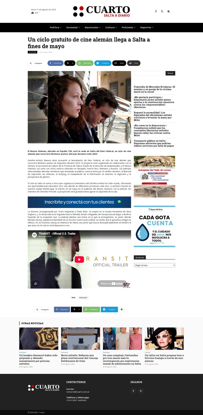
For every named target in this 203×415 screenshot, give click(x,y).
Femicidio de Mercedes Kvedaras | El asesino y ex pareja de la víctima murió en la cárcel (154, 89)
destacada (83, 298)
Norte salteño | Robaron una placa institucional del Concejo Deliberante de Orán (79, 358)
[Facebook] (156, 11)
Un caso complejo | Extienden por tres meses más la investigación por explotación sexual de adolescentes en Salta (122, 359)
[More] (122, 309)
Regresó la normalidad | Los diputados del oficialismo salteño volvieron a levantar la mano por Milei (153, 116)
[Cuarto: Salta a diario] (101, 11)
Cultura (32, 52)
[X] (162, 11)
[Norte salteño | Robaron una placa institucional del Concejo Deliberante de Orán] (80, 338)
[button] (168, 11)
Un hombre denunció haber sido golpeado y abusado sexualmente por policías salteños (38, 359)
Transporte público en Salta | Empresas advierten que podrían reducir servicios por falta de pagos (154, 143)
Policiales (22, 352)
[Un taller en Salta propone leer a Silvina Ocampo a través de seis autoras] (164, 338)
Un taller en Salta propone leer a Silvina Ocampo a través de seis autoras (164, 358)
